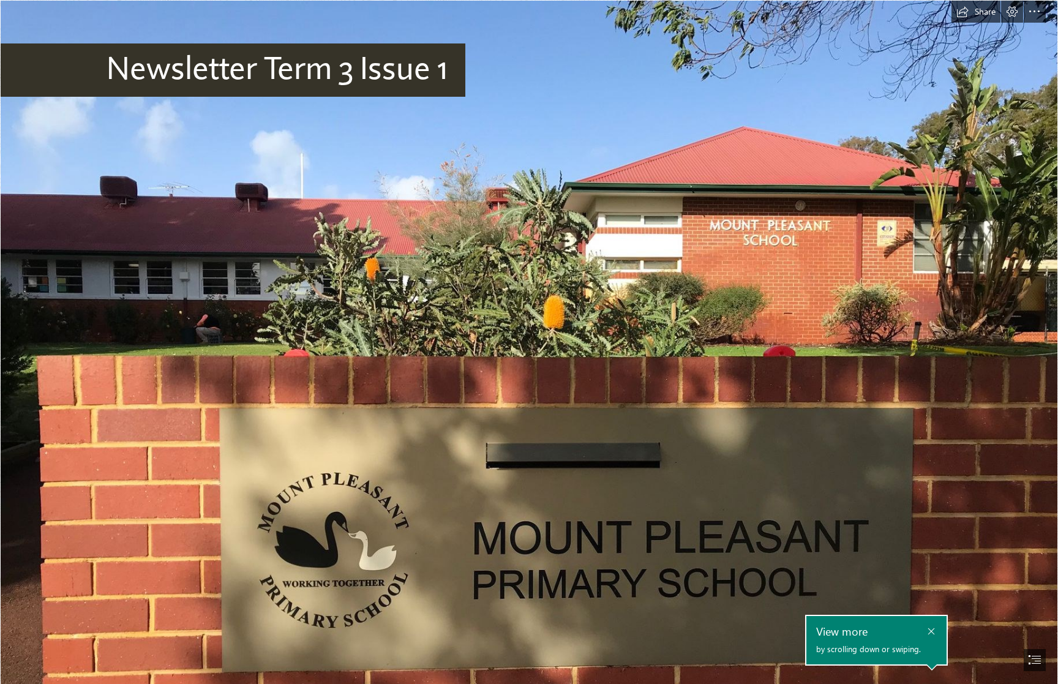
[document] (529, 342)
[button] (975, 12)
